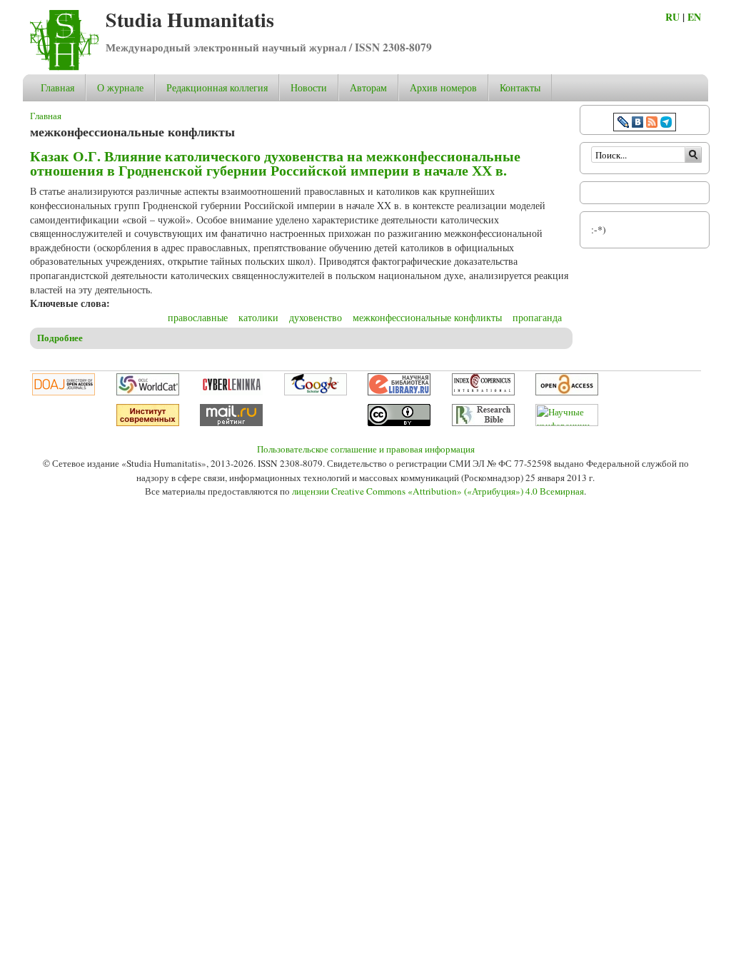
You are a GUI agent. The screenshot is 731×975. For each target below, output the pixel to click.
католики (258, 317)
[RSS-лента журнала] (651, 124)
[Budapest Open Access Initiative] (566, 391)
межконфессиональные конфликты (427, 317)
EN (694, 16)
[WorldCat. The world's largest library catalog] (147, 391)
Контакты (520, 87)
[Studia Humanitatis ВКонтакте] (637, 124)
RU (672, 16)
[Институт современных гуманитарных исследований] (147, 422)
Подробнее (60, 337)
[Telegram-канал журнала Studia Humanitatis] (666, 124)
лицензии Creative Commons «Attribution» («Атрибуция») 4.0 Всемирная (438, 491)
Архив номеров (443, 87)
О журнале (120, 87)
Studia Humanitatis (190, 19)
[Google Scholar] (315, 391)
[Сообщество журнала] (624, 124)
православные (198, 317)
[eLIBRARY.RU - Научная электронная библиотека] (399, 391)
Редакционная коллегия (217, 87)
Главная (57, 87)
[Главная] (64, 67)
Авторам (368, 87)
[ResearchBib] (483, 422)
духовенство (315, 317)
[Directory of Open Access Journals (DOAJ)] (63, 391)
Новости (309, 87)
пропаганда (537, 317)
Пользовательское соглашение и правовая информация (366, 449)
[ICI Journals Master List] (483, 391)
